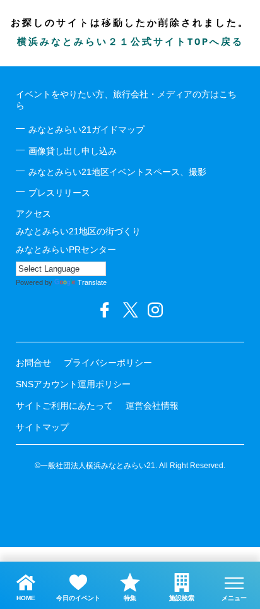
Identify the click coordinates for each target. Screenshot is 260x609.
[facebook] (104, 310)
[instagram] (155, 310)
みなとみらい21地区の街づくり (78, 231)
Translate (92, 282)
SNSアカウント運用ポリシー (73, 384)
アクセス (33, 213)
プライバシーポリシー (108, 363)
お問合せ (33, 363)
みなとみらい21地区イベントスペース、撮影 (117, 172)
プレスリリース (59, 193)
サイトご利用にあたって (64, 406)
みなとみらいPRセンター (66, 249)
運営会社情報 (152, 406)
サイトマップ (42, 427)
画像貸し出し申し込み (72, 151)
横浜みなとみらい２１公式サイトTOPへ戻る (130, 42)
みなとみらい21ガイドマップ (86, 129)
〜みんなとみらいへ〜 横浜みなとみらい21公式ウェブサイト (130, 17)
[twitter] (130, 310)
